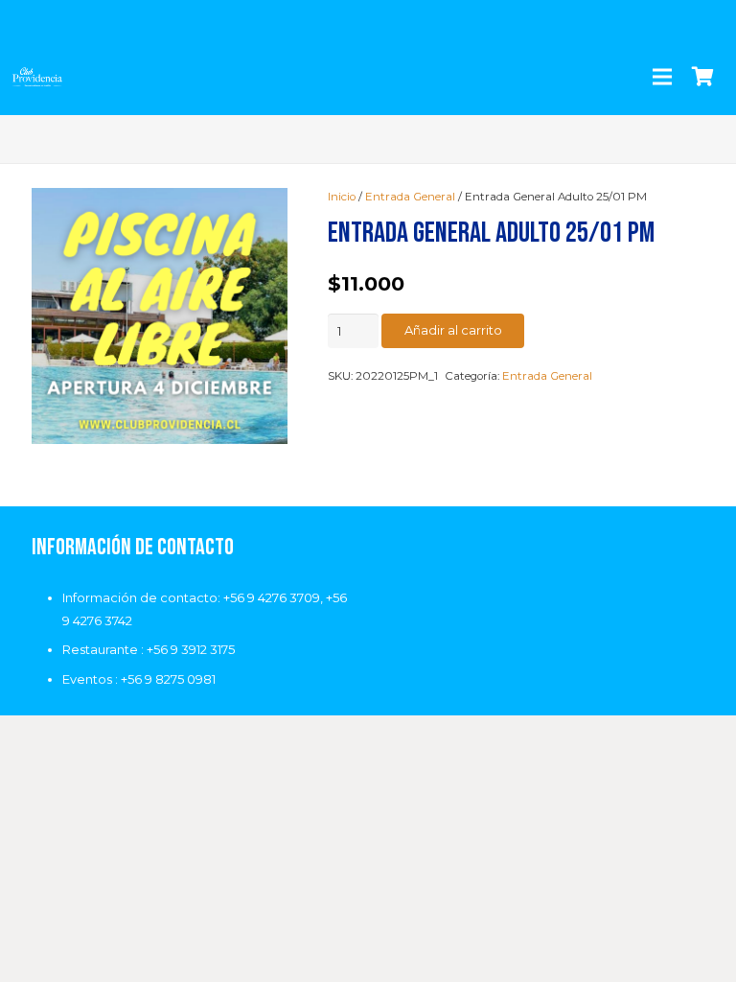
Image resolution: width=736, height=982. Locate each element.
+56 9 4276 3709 (271, 597)
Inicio (342, 196)
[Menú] (661, 77)
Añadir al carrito (453, 330)
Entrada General (410, 196)
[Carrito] (702, 76)
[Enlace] (37, 76)
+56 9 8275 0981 (168, 679)
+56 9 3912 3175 (191, 649)
